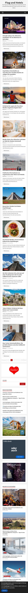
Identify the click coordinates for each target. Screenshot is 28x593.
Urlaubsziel (6, 102)
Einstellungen (7, 586)
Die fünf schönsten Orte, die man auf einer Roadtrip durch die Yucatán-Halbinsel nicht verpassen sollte (14, 262)
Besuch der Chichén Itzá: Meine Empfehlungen (14, 195)
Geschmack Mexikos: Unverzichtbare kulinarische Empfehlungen (14, 228)
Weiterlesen (6, 48)
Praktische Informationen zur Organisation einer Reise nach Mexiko (14, 162)
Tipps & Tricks (6, 527)
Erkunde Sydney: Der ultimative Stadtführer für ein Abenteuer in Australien (14, 25)
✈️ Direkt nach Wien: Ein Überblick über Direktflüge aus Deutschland (14, 569)
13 (22, 360)
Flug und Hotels (14, 2)
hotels (5, 67)
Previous (4, 360)
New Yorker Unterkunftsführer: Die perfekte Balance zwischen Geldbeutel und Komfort (14, 332)
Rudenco (5, 40)
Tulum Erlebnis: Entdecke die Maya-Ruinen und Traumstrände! (14, 297)
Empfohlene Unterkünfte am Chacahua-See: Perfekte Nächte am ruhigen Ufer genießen (14, 60)
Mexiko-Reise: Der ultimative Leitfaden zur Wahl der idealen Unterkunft (14, 128)
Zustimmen (4, 590)
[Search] (25, 12)
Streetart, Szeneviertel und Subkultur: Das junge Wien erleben (14, 497)
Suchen (5, 380)
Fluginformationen (7, 576)
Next (25, 360)
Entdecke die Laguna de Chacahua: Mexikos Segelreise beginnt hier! (14, 95)
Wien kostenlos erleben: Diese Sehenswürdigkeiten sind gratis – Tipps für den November (14, 398)
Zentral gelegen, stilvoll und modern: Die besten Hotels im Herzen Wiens (14, 545)
